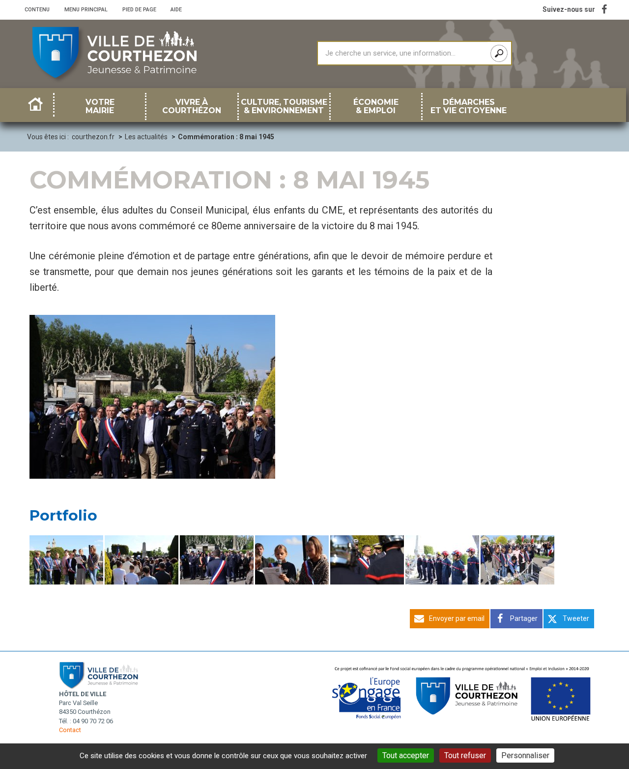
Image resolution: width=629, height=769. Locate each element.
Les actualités (146, 137)
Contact (70, 730)
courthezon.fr (93, 137)
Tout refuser (465, 755)
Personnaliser (525, 755)
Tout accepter (405, 755)
